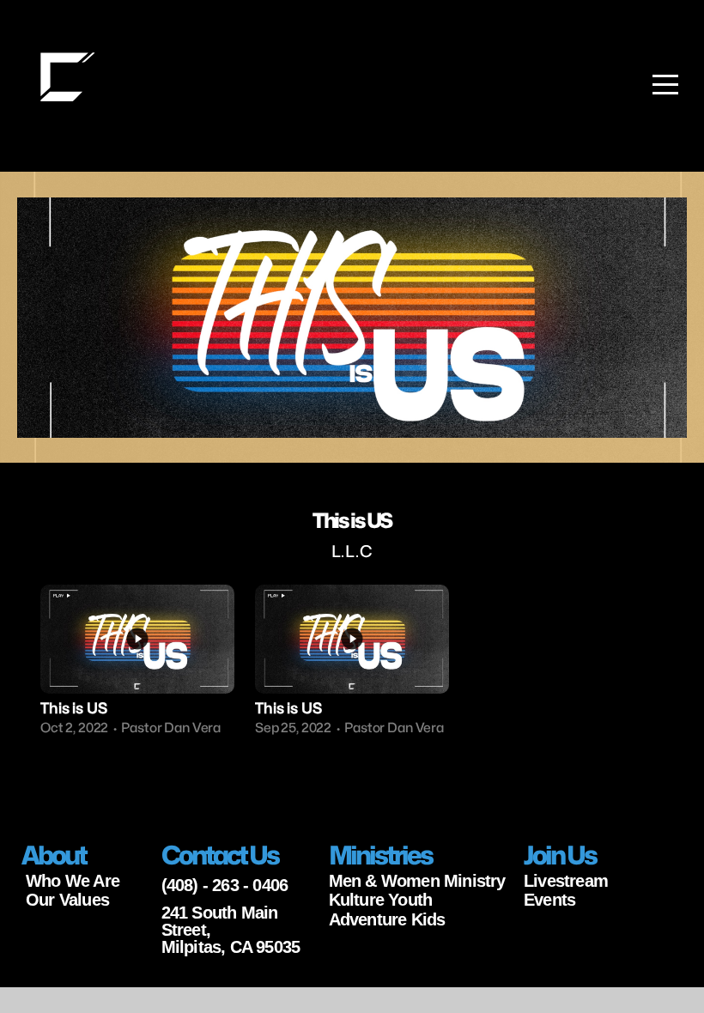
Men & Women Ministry (417, 880)
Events (549, 899)
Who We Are (72, 880)
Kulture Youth (381, 899)
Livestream (566, 880)
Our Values (67, 899)
